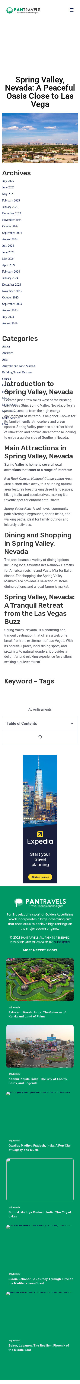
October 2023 (10, 297)
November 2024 (12, 219)
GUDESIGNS (62, 942)
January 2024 (10, 278)
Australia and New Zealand (18, 366)
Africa (6, 346)
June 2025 (8, 187)
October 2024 (10, 226)
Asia (4, 359)
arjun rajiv (14, 1007)
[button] (71, 723)
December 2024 (11, 213)
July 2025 (8, 181)
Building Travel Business (17, 372)
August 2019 (9, 323)
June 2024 (8, 252)
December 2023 (11, 284)
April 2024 (8, 265)
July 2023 (8, 317)
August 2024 (9, 239)
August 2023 (9, 310)
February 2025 (11, 200)
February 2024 (11, 271)
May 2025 (8, 194)
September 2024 (12, 232)
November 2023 (12, 291)
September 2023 (12, 304)
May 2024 (8, 258)
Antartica (7, 353)
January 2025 (10, 207)
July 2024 (8, 245)
